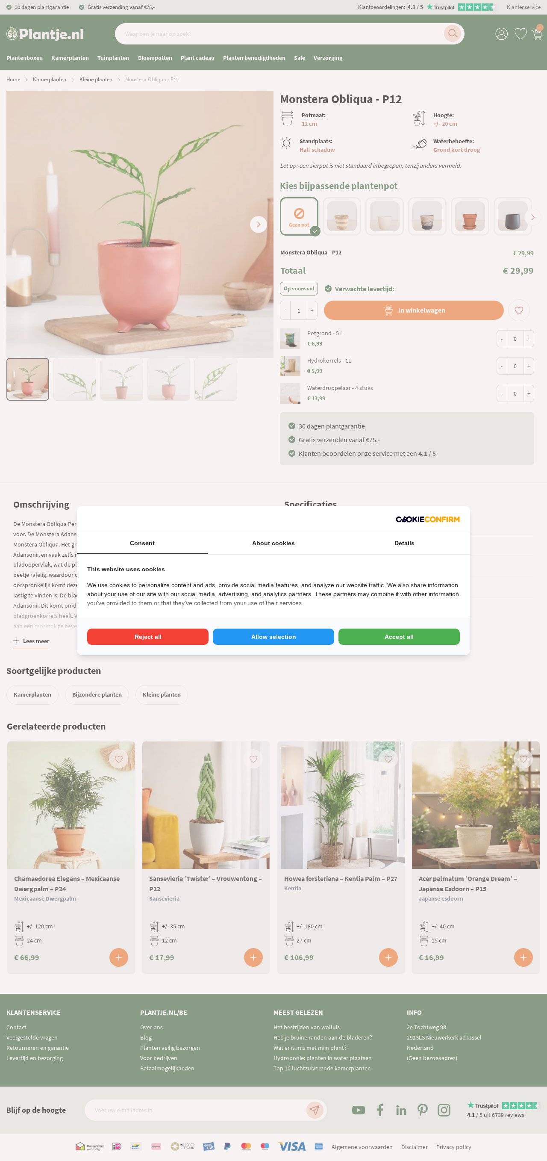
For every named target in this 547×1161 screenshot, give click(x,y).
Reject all (148, 636)
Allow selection (273, 636)
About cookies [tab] (273, 543)
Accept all (399, 636)
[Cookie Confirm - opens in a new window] (428, 519)
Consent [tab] (142, 543)
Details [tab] (404, 543)
